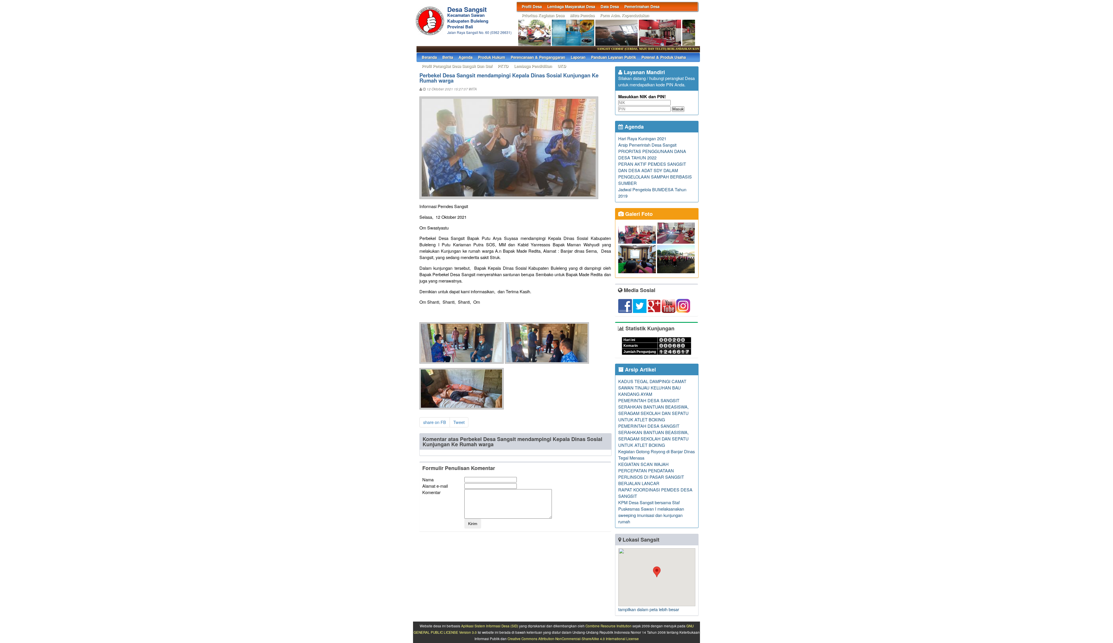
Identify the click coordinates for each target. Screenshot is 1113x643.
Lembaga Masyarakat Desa (571, 6)
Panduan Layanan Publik (613, 57)
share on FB (434, 422)
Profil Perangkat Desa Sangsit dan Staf (457, 66)
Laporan (578, 57)
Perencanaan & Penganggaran (538, 57)
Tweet (459, 422)
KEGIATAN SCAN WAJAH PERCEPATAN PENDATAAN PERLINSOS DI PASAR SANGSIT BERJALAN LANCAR (651, 473)
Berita (447, 57)
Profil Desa (532, 6)
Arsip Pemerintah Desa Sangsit (647, 145)
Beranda (429, 57)
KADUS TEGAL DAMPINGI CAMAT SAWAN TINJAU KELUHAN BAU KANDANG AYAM (652, 387)
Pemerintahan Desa (641, 6)
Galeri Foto (638, 214)
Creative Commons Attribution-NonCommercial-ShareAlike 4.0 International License (573, 638)
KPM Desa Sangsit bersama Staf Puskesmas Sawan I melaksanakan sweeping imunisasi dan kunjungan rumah (651, 511)
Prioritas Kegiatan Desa (543, 15)
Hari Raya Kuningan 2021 (642, 138)
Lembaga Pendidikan (533, 66)
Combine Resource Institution (608, 626)
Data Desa (610, 6)
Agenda (465, 57)
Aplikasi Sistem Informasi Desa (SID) (489, 626)
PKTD (503, 66)
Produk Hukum (491, 57)
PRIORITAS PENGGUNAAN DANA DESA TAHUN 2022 (652, 154)
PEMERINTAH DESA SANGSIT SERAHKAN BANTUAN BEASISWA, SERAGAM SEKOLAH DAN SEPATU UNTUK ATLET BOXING (653, 409)
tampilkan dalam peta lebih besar (648, 609)
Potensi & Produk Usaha (663, 57)
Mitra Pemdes (582, 15)
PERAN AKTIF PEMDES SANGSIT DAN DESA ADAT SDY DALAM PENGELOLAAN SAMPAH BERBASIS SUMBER (655, 173)
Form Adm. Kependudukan (624, 15)
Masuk (678, 109)
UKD (561, 66)
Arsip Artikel (639, 369)
